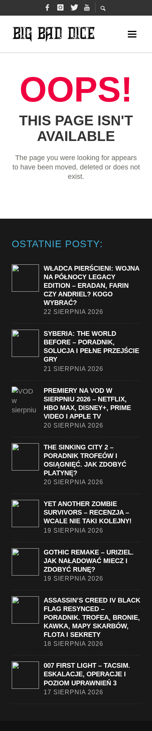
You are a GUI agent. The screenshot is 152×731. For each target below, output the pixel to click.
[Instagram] (60, 8)
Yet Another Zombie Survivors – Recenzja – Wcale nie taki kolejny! (88, 512)
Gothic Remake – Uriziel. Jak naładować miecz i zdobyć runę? (89, 561)
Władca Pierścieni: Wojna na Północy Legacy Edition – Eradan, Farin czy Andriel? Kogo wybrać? (91, 286)
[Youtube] (87, 8)
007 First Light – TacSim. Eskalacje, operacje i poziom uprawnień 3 (87, 674)
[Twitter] (74, 8)
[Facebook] (47, 8)
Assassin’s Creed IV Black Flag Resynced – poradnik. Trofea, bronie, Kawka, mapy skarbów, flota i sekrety (92, 617)
